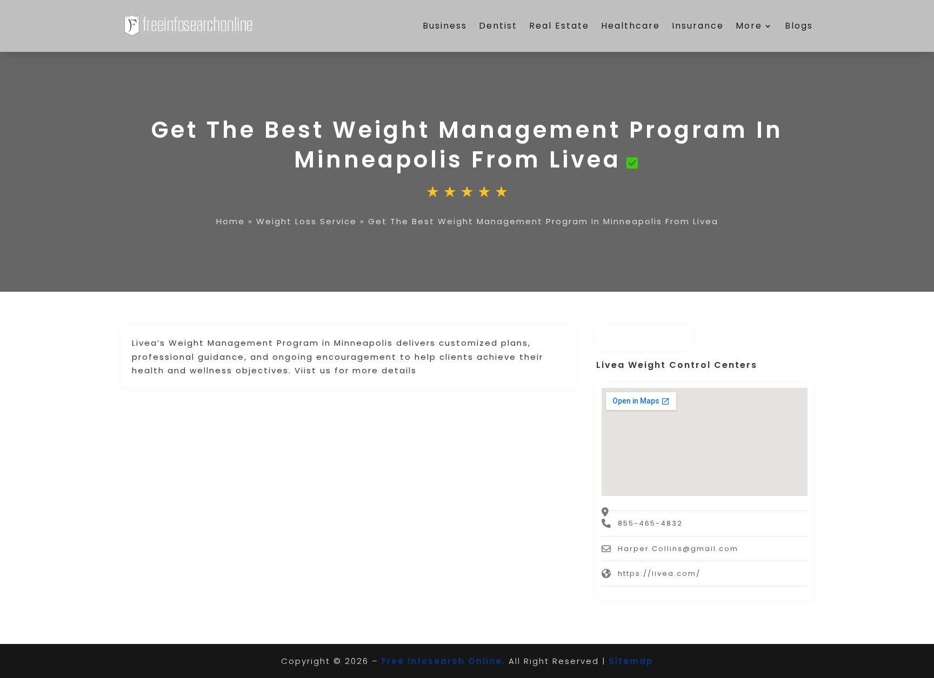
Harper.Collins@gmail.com (678, 548)
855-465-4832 (650, 523)
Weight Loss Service (306, 221)
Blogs (799, 25)
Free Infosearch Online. (443, 661)
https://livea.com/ (659, 573)
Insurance (698, 25)
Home (230, 221)
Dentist (498, 25)
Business (445, 25)
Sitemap (631, 661)
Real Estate (559, 25)
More (749, 25)
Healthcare (630, 25)
